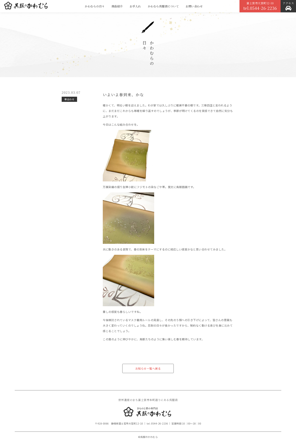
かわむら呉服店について (163, 6)
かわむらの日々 (95, 6)
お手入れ (135, 6)
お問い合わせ (194, 6)
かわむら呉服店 (26, 6)
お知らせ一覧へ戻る (148, 368)
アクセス (288, 3)
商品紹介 (117, 6)
